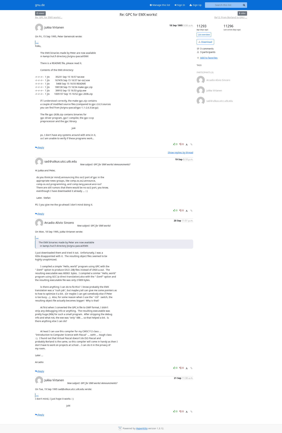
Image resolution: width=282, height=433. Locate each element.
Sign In (181, 5)
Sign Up (197, 5)
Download (206, 41)
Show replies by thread (180, 152)
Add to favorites (209, 57)
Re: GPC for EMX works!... (48, 17)
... (37, 42)
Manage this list (161, 5)
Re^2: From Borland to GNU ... (230, 17)
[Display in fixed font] (186, 144)
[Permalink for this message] (191, 144)
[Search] (244, 5)
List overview (204, 34)
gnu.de (40, 5)
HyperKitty (142, 428)
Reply (40, 147)
